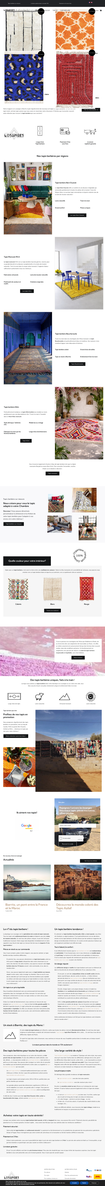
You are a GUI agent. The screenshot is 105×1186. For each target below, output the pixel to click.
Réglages (94, 1183)
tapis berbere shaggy (86, 983)
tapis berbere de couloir (35, 1098)
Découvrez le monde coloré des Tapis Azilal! (77, 906)
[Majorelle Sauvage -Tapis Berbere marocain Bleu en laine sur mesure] (27, 77)
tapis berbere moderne (66, 1082)
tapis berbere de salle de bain (16, 1075)
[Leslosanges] (9, 8)
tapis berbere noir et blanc (91, 1009)
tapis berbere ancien (65, 1078)
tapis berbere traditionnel (90, 993)
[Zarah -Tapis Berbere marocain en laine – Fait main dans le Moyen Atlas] (78, 79)
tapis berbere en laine (82, 951)
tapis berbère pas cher (18, 1004)
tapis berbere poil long (71, 1095)
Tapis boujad (60, 1032)
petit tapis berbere (14, 1071)
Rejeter (84, 1183)
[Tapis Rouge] (86, 577)
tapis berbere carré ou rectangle (26, 1090)
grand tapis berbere (34, 1060)
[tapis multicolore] (18, 577)
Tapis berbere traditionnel (62, 1055)
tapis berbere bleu (74, 1006)
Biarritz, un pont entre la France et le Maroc (26, 906)
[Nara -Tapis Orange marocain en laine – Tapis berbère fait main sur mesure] (78, 36)
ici (86, 831)
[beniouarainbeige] (52, 577)
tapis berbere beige (76, 978)
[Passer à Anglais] (92, 2)
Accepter (74, 1183)
